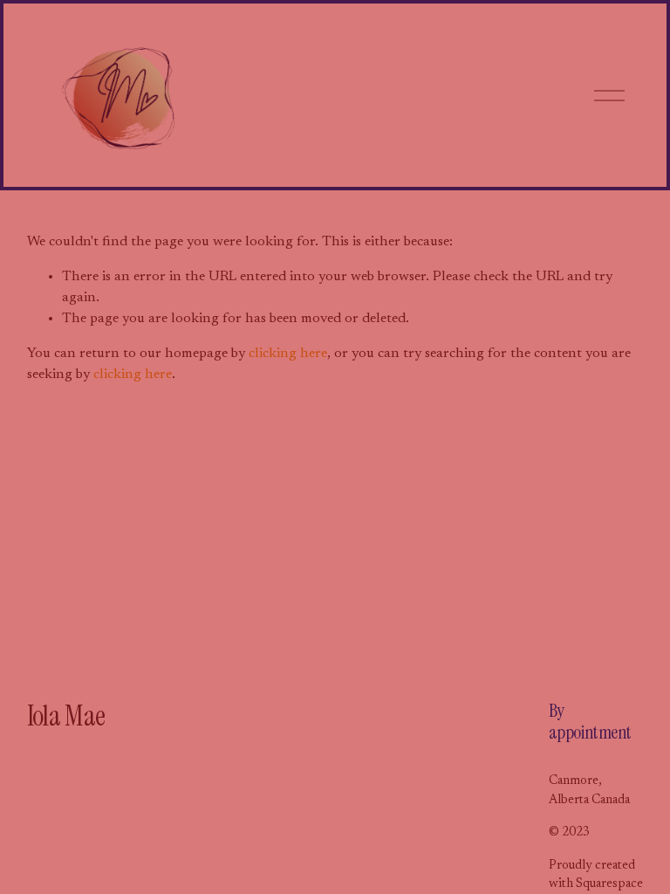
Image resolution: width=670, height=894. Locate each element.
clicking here (288, 354)
